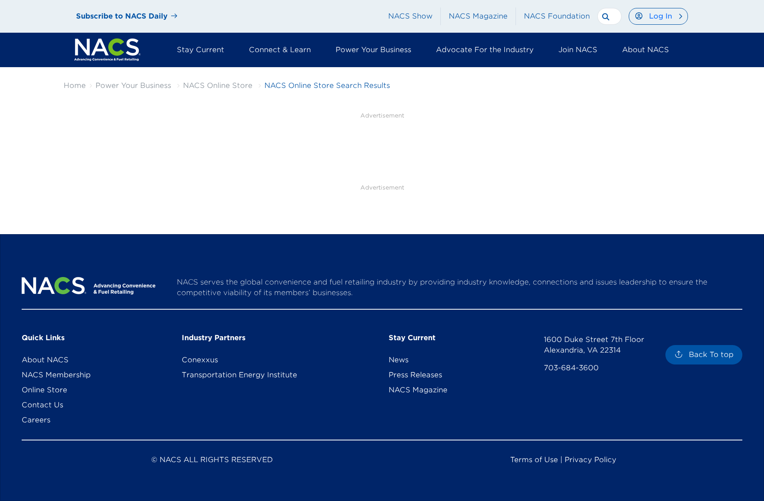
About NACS (45, 360)
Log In (660, 16)
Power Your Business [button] (373, 50)
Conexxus (200, 360)
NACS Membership (56, 375)
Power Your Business (133, 85)
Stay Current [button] (200, 50)
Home (75, 85)
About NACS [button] (645, 50)
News (399, 360)
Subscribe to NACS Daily (122, 16)
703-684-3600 (571, 368)
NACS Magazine (478, 16)
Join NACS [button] (577, 50)
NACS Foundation (557, 16)
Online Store (44, 390)
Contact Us (42, 405)
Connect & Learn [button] (280, 50)
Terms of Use (534, 459)
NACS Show (410, 16)
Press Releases (415, 375)
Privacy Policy (590, 459)
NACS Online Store (217, 85)
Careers (36, 420)
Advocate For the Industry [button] (485, 50)
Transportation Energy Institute (239, 375)
